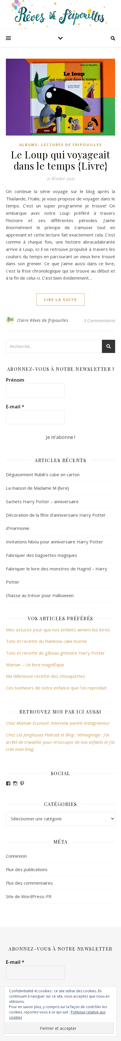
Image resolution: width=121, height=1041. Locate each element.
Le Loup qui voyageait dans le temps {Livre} (60, 160)
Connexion (16, 856)
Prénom (15, 380)
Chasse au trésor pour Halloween (40, 595)
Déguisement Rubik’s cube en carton (43, 474)
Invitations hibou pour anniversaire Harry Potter (54, 542)
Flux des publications (27, 869)
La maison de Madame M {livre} (37, 488)
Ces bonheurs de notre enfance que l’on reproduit (56, 688)
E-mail (15, 406)
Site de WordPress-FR (28, 896)
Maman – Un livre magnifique (35, 664)
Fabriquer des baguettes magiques (41, 555)
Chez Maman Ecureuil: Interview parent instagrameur (58, 723)
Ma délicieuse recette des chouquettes (46, 676)
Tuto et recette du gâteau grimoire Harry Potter (55, 653)
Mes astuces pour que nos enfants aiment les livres (58, 630)
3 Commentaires (99, 320)
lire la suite (60, 299)
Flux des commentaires (29, 883)
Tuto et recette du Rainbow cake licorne (46, 641)
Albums (28, 144)
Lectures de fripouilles (71, 144)
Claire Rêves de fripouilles (42, 320)
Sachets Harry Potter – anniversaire (42, 501)
